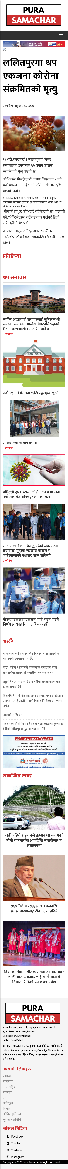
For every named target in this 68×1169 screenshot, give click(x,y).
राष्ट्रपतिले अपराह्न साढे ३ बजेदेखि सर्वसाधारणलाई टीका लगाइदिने (31, 684)
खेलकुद (7, 1092)
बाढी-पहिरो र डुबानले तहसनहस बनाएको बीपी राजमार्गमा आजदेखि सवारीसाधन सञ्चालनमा (30, 670)
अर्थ (5, 1098)
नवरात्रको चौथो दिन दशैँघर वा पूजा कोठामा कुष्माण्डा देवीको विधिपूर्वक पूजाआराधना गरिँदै (33, 726)
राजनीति (8, 1081)
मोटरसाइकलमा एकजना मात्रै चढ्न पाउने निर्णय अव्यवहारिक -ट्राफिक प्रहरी (31, 622)
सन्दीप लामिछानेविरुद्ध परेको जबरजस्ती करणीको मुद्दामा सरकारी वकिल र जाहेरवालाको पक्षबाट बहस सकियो (30, 551)
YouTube (16, 1150)
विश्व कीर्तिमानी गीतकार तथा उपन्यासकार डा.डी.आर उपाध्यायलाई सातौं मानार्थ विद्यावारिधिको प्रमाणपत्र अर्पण (33, 701)
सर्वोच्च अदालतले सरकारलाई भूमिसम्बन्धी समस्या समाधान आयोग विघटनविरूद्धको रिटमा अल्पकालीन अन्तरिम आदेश (31, 324)
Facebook (17, 1136)
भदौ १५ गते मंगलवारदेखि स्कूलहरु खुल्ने (30, 393)
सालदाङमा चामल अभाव (20, 443)
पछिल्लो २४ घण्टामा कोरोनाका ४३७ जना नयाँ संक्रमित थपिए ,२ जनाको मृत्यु (31, 494)
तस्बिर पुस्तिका (12, 1114)
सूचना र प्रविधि (12, 1119)
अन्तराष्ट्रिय (9, 1087)
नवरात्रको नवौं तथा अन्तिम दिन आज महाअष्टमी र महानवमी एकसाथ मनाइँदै (31, 656)
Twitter (16, 1143)
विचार (6, 1109)
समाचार (8, 1076)
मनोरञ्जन (8, 1103)
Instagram (17, 1157)
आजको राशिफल (13, 715)
